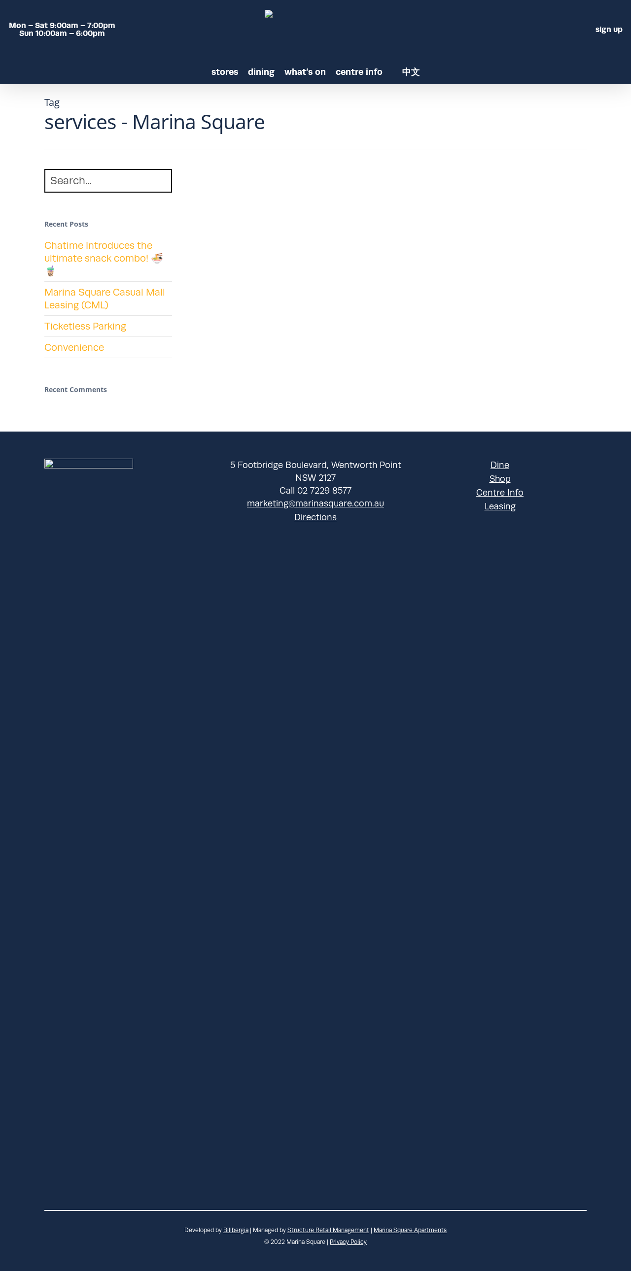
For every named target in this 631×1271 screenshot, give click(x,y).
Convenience (74, 347)
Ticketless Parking (85, 326)
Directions (315, 517)
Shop (500, 479)
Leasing (500, 506)
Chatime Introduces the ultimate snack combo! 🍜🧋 (103, 258)
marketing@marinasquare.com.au (315, 503)
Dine (500, 465)
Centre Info (500, 493)
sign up (609, 29)
